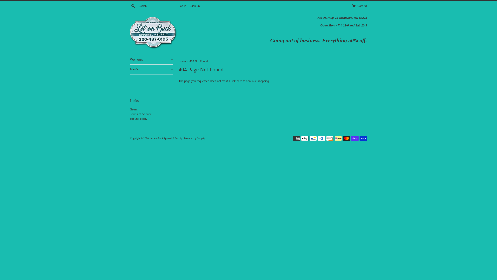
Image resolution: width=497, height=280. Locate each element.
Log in (182, 5)
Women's (151, 59)
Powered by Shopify (194, 138)
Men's (151, 69)
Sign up (195, 5)
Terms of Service (141, 114)
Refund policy (138, 118)
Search (134, 109)
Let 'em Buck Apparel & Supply (166, 138)
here (239, 81)
